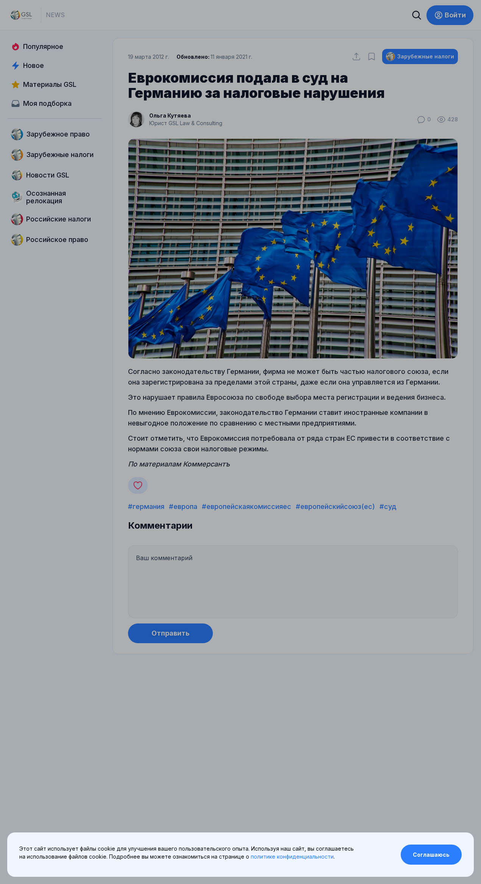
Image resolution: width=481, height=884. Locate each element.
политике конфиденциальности (292, 856)
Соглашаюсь (431, 854)
